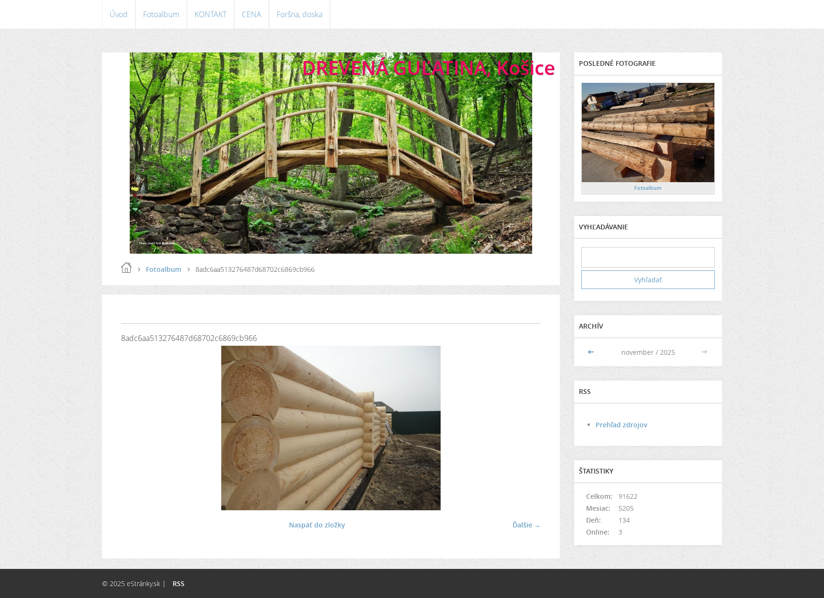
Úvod (119, 14)
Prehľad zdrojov (622, 424)
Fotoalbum (161, 14)
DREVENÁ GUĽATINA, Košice (428, 67)
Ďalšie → (527, 524)
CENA (251, 14)
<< (592, 352)
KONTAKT (211, 14)
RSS (179, 583)
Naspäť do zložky (317, 524)
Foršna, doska (299, 14)
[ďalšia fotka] (525, 428)
